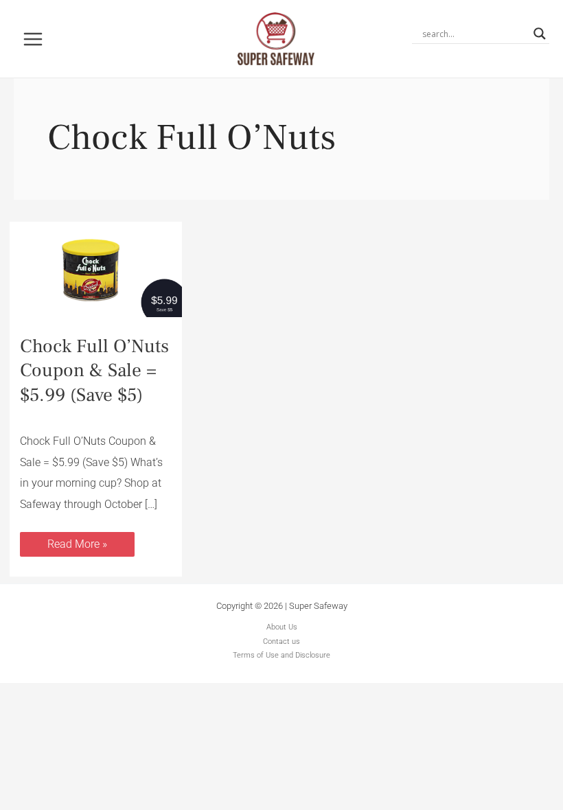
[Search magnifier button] (539, 33)
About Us (281, 627)
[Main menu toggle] (33, 38)
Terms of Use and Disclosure (281, 655)
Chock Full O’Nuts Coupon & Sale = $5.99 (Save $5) (94, 370)
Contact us (281, 641)
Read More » (77, 541)
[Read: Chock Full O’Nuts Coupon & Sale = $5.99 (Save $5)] (96, 268)
